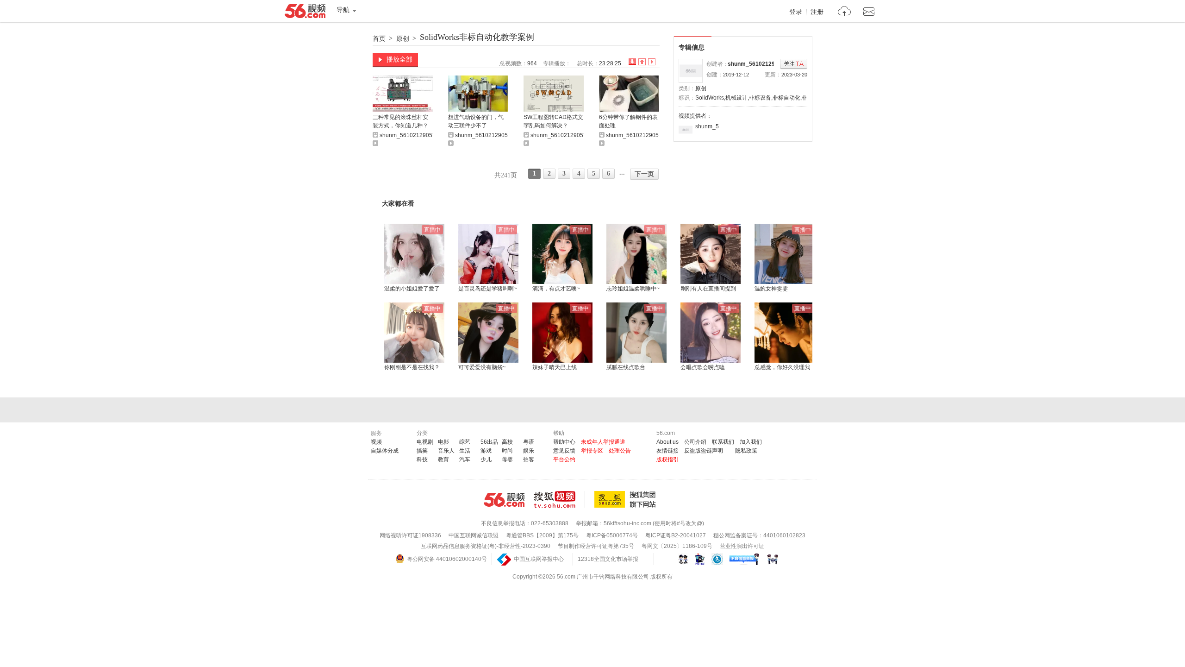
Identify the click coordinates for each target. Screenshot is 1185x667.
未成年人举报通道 (603, 442)
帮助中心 (564, 442)
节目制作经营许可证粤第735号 (596, 546)
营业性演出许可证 (742, 546)
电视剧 (425, 442)
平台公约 (564, 459)
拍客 (528, 459)
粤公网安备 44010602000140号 (447, 559)
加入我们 (751, 442)
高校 (507, 442)
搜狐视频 (559, 499)
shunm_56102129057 (756, 64)
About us (667, 442)
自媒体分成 (385, 450)
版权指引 (667, 459)
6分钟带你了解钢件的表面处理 (628, 121)
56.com (305, 13)
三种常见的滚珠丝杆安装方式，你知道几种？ (400, 121)
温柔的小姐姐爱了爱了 (412, 288)
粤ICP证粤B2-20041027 (675, 535)
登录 (795, 12)
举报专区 (592, 450)
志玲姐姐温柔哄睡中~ (633, 288)
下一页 (644, 173)
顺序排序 (642, 61)
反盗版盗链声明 (703, 450)
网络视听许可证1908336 (410, 535)
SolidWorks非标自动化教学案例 (477, 37)
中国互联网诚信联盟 (474, 535)
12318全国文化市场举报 (608, 559)
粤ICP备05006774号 (612, 535)
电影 (443, 442)
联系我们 (723, 442)
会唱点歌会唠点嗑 (702, 367)
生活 (464, 450)
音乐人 (446, 450)
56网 (504, 500)
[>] (844, 12)
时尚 (507, 450)
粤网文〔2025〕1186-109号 (677, 546)
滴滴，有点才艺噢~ (556, 288)
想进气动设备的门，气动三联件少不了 (476, 121)
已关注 (793, 64)
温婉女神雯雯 (771, 288)
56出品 (489, 442)
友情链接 (667, 450)
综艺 (464, 442)
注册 (817, 12)
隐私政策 (746, 450)
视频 (376, 442)
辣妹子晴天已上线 (554, 367)
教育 (443, 459)
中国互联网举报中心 (539, 559)
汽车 (464, 459)
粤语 (528, 442)
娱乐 (528, 450)
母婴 (507, 459)
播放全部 (399, 59)
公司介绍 (695, 442)
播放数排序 (651, 61)
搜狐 (626, 499)
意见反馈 (564, 450)
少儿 (486, 459)
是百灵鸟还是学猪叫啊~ (487, 288)
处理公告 (620, 450)
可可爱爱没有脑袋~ (482, 367)
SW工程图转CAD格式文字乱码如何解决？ (553, 121)
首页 (379, 38)
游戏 (486, 450)
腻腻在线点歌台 (625, 367)
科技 (422, 459)
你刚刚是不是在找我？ (412, 367)
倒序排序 (632, 61)
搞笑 (422, 450)
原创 (402, 38)
